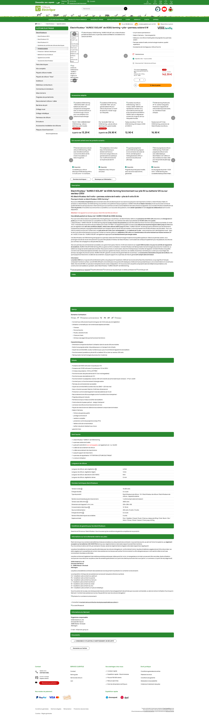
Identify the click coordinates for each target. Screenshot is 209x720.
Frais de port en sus (139, 54)
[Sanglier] (107, 14)
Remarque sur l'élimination (103, 179)
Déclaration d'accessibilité (149, 681)
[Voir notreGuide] (171, 9)
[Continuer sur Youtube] (164, 9)
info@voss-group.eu (79, 630)
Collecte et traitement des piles (150, 684)
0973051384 (44, 673)
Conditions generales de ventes (150, 671)
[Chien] (86, 14)
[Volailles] (79, 14)
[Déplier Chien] (132, 19)
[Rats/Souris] (159, 14)
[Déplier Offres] (160, 19)
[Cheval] (39, 14)
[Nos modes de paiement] (54, 697)
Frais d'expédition (167, 708)
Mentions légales (56, 709)
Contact (73, 671)
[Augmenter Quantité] (143, 80)
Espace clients (44, 678)
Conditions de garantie (148, 678)
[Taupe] (152, 14)
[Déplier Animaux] (142, 19)
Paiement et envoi (146, 674)
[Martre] (139, 14)
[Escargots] (165, 14)
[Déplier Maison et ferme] (105, 19)
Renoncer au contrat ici (49, 683)
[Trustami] (158, 9)
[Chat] (93, 14)
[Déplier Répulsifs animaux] (123, 19)
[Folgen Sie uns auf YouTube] (36, 683)
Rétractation (67, 709)
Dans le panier (156, 85)
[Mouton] (65, 14)
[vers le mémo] (135, 85)
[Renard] (123, 14)
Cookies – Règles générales (43, 713)
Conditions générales (41, 709)
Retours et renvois (170, 711)
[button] (105, 34)
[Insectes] (171, 14)
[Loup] (115, 14)
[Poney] (48, 14)
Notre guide (74, 674)
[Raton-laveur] (131, 14)
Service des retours (76, 678)
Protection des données (81, 709)
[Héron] (146, 14)
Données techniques (79, 179)
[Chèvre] (72, 14)
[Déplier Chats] (151, 19)
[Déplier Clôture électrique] (66, 19)
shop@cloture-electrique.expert (77, 3)
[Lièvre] (100, 14)
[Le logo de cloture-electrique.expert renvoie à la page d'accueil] (58, 9)
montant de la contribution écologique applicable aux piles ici (99, 602)
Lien (71, 681)
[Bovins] (56, 14)
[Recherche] (125, 8)
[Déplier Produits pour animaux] (88, 19)
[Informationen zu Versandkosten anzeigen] (118, 697)
